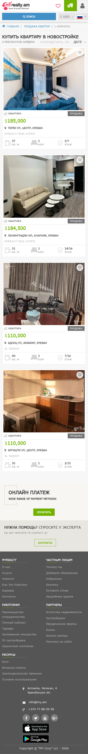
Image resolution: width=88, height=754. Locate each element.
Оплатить (44, 512)
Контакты (45, 542)
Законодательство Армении (22, 673)
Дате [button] (78, 42)
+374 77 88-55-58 (41, 709)
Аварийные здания (59, 596)
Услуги (7, 573)
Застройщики (55, 618)
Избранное (54, 578)
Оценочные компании (17, 646)
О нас (6, 567)
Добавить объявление (62, 573)
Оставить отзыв (57, 590)
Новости (8, 578)
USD (66, 16)
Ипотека (52, 584)
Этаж (68, 144)
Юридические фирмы (61, 623)
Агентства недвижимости (64, 612)
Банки (50, 629)
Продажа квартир (36, 26)
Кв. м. (16, 144)
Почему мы (54, 567)
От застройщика (13, 640)
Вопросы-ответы (14, 667)
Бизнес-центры (57, 635)
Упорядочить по (54, 42)
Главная (12, 26)
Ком (41, 144)
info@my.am (38, 702)
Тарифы (7, 628)
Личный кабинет (14, 622)
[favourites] (58, 5)
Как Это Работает (14, 584)
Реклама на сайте (59, 641)
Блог (5, 661)
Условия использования (19, 679)
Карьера (8, 590)
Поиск (30, 16)
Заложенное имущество (19, 634)
